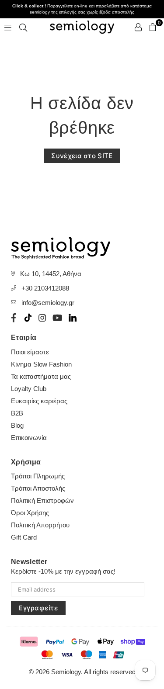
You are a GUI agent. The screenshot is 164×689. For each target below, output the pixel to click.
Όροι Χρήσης (30, 512)
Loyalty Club (28, 388)
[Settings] (138, 27)
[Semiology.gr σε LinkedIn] (73, 318)
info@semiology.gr (47, 302)
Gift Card (24, 537)
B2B (17, 413)
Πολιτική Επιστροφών (42, 500)
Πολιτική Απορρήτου (40, 525)
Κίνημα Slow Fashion (41, 364)
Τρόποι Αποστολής (38, 488)
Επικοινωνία (29, 437)
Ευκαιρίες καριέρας (39, 401)
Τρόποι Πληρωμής (38, 476)
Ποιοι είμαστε (30, 352)
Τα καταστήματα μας (41, 376)
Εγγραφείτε (38, 608)
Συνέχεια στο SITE (81, 156)
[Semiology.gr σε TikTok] (28, 317)
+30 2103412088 (45, 288)
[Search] (23, 27)
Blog (17, 425)
